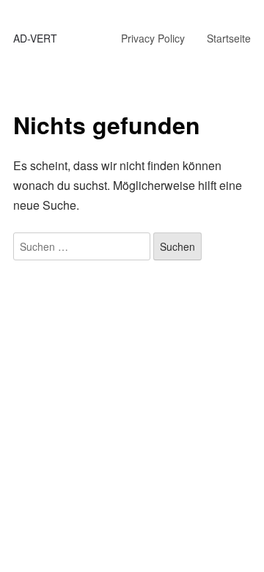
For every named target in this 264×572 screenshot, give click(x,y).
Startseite (229, 38)
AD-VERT (35, 38)
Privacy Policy (153, 38)
